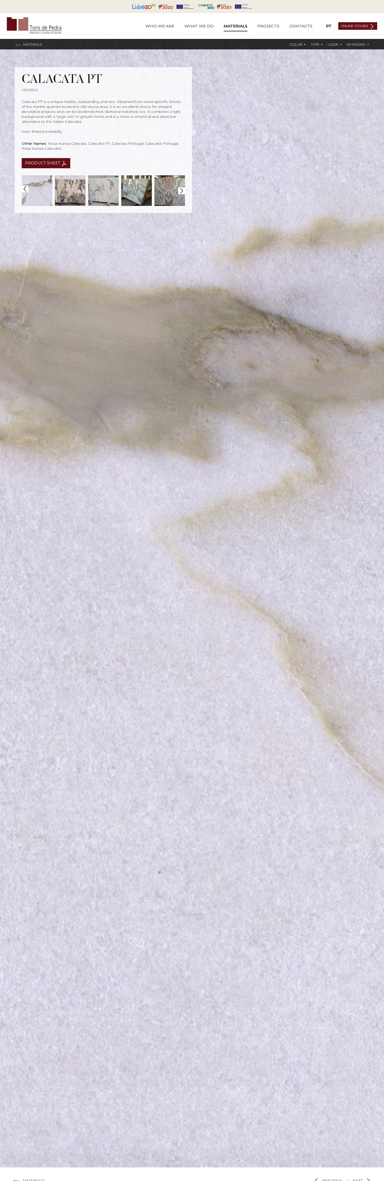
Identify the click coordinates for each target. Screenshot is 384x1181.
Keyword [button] (356, 44)
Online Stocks (355, 26)
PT (328, 26)
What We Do (199, 26)
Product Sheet (43, 163)
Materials (235, 26)
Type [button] (315, 44)
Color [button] (296, 44)
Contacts (300, 26)
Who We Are (160, 26)
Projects (268, 26)
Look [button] (333, 44)
